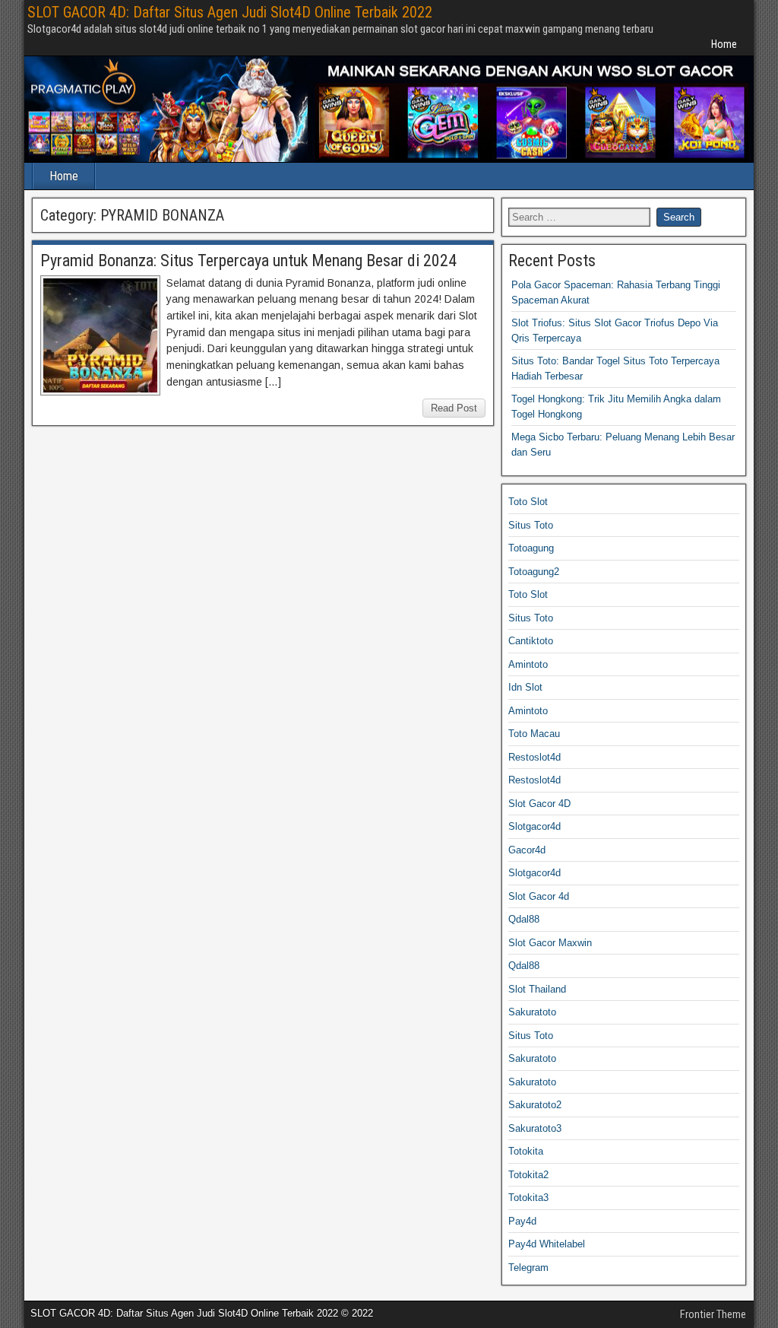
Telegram (528, 1267)
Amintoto (528, 664)
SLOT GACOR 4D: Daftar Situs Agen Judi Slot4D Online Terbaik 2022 (229, 12)
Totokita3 (528, 1197)
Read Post (454, 408)
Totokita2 (528, 1174)
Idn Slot (525, 687)
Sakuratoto (532, 1012)
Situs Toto (530, 525)
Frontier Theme (713, 1314)
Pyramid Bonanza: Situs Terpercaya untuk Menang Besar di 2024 (248, 260)
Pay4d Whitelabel (546, 1244)
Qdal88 (523, 919)
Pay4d (522, 1221)
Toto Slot (528, 501)
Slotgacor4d (534, 826)
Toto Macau (534, 733)
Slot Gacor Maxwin (550, 942)
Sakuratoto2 (534, 1104)
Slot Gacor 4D (539, 803)
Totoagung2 (533, 571)
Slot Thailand (537, 989)
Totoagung (531, 548)
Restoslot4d (534, 757)
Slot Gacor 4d (538, 896)
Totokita (525, 1151)
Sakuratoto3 (534, 1128)
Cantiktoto (530, 641)
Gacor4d (527, 850)
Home (724, 44)
